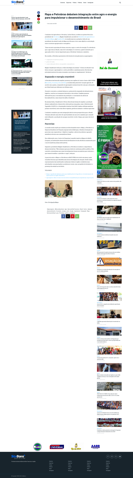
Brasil (12, 15)
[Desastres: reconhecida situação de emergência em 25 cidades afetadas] (109, 262)
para (57, 213)
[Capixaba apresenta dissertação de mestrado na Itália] (109, 314)
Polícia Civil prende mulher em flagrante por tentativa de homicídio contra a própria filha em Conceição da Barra (108, 340)
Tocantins (55, 82)
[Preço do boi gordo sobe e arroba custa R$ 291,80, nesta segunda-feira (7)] (109, 279)
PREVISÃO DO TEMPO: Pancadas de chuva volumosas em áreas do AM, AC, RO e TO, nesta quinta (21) (108, 395)
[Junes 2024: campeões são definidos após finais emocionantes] (109, 296)
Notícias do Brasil (51, 213)
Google (71, 211)
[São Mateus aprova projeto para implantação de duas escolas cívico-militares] (109, 210)
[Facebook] (38, 12)
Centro (85, 209)
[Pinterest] (38, 19)
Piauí (60, 82)
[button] (120, 2)
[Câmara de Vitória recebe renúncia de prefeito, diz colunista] (109, 173)
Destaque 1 (99, 428)
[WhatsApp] (38, 22)
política (67, 213)
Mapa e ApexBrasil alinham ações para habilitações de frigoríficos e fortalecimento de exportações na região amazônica (69, 174)
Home (46, 11)
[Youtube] (120, 456)
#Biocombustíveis (59, 209)
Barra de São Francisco (73, 209)
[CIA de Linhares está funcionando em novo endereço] (109, 227)
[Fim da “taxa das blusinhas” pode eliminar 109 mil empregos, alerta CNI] (21, 26)
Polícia (98, 250)
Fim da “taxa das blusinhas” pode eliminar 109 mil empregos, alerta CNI (20, 18)
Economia (58, 211)
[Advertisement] (21, 98)
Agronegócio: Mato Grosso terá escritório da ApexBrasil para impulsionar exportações (70, 177)
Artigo (98, 319)
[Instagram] (112, 456)
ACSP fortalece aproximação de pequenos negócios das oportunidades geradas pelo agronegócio (21, 35)
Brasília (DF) (60, 39)
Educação (99, 197)
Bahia (64, 82)
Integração (83, 211)
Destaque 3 (99, 215)
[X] (38, 15)
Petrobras (56, 37)
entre (67, 211)
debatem (90, 209)
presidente (72, 213)
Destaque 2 (99, 179)
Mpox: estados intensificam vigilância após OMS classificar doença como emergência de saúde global (108, 376)
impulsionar (77, 211)
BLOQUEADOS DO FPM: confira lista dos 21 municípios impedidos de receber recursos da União (21, 72)
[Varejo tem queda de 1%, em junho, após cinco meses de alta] (109, 350)
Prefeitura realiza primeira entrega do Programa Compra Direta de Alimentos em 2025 (109, 430)
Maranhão (48, 82)
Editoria (49, 11)
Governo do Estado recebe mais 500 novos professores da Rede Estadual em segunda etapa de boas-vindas (109, 200)
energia (64, 211)
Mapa (88, 211)
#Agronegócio (50, 209)
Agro (66, 209)
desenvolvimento (51, 211)
